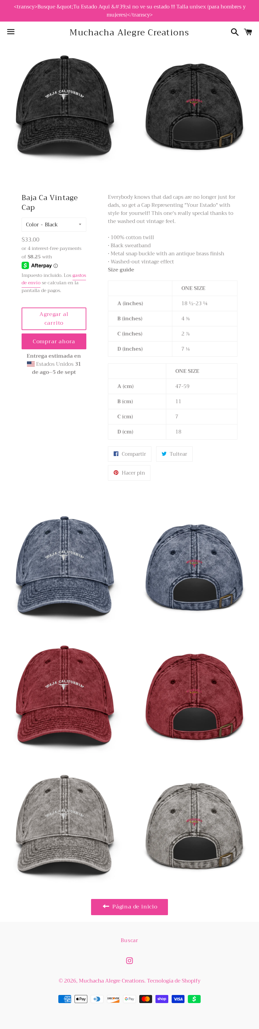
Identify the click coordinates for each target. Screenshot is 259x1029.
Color (32, 224)
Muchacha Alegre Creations (129, 32)
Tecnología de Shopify (173, 980)
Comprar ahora (54, 341)
